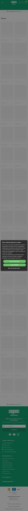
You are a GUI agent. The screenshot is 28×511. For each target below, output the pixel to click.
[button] (14, 268)
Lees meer (18, 258)
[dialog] (14, 255)
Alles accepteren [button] (14, 261)
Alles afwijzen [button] (14, 265)
